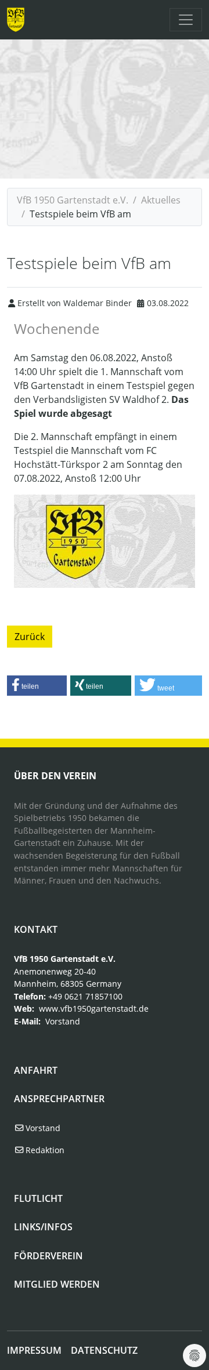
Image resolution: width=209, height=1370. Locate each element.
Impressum (34, 1350)
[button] (37, 685)
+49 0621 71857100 (85, 996)
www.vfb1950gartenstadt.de (94, 1008)
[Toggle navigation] (186, 19)
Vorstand (62, 1021)
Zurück (30, 636)
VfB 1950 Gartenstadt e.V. (72, 200)
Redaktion (43, 1149)
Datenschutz (104, 1350)
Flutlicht (38, 1198)
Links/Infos (43, 1226)
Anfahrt (35, 1070)
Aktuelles (161, 200)
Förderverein (48, 1255)
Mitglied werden (57, 1284)
